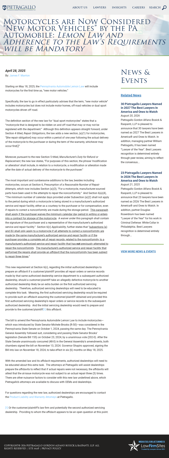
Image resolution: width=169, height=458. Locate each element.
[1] (44, 309)
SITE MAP (33, 448)
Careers (138, 7)
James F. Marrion (20, 75)
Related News (131, 95)
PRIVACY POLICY (51, 448)
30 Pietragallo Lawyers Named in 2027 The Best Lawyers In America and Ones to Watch (141, 107)
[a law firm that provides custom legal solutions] (18, 8)
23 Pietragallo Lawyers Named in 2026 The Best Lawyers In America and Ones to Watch (141, 176)
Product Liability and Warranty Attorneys (33, 397)
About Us (79, 7)
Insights (119, 7)
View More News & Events (138, 251)
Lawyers (99, 7)
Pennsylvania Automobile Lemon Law (62, 86)
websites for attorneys (152, 441)
